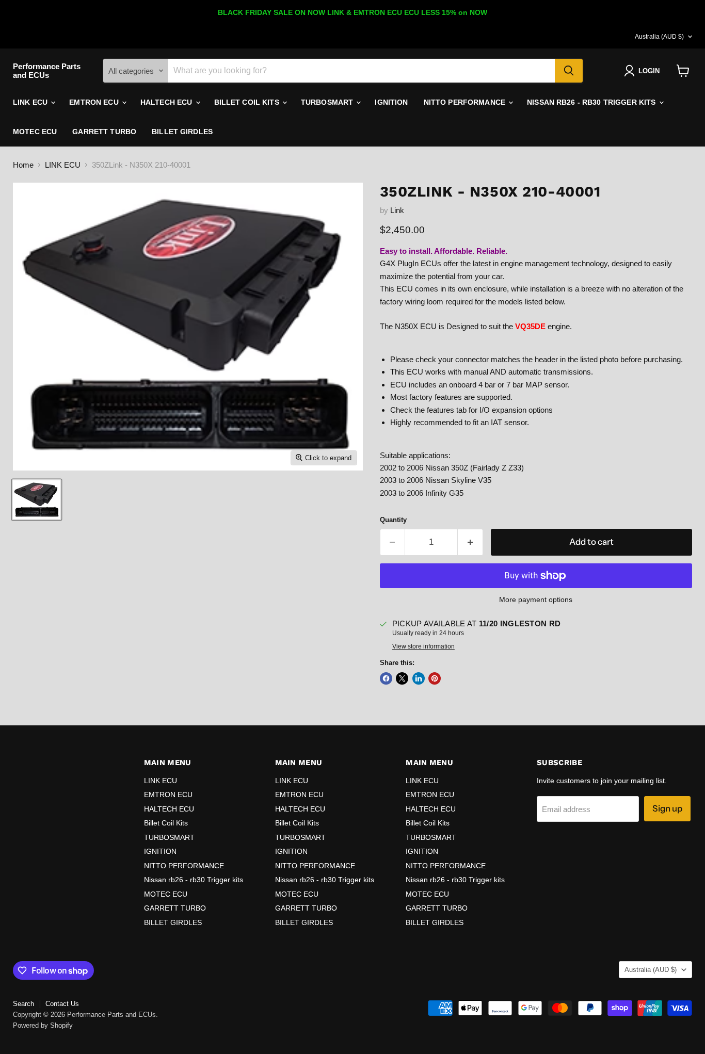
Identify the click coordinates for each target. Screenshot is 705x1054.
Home (23, 164)
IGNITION (391, 102)
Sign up (667, 808)
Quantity (393, 520)
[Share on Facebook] (386, 678)
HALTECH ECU (167, 102)
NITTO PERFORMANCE (466, 102)
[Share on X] (402, 678)
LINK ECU (31, 102)
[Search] (569, 71)
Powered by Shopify (43, 1025)
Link (397, 210)
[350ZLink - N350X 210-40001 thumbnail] (36, 499)
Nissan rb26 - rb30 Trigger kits (592, 102)
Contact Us (62, 1004)
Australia (659, 36)
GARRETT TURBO (104, 131)
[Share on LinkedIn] (418, 678)
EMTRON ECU (95, 102)
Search (23, 1004)
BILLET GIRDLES (182, 131)
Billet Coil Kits (247, 102)
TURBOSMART (328, 102)
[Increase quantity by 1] (470, 542)
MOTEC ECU (35, 131)
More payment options (535, 599)
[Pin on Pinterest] (434, 678)
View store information (423, 646)
